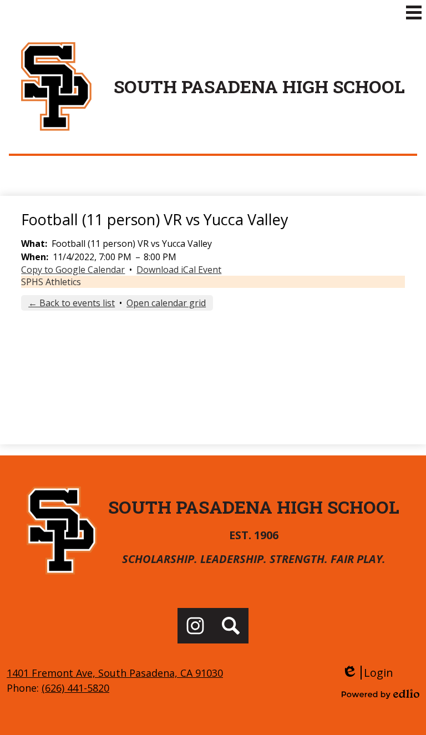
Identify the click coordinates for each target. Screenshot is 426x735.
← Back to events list (71, 303)
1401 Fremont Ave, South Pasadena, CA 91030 (115, 673)
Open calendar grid (166, 303)
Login (367, 673)
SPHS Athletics (51, 282)
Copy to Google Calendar (73, 269)
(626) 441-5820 (75, 688)
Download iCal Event (178, 269)
